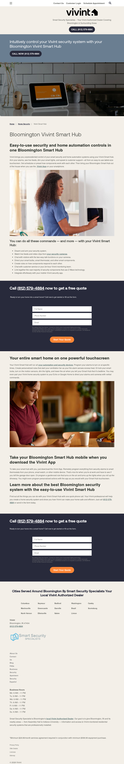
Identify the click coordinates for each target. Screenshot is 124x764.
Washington (76, 603)
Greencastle (43, 608)
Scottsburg (92, 608)
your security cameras (57, 254)
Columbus (25, 603)
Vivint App (41, 166)
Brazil (73, 608)
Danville (57, 608)
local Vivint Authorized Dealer (60, 718)
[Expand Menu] (43, 11)
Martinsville (26, 608)
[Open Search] (110, 3)
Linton (74, 613)
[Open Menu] (11, 3)
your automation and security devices (55, 364)
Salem (56, 613)
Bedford (57, 603)
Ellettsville (42, 613)
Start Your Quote (62, 339)
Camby (91, 603)
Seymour (41, 603)
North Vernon (26, 613)
